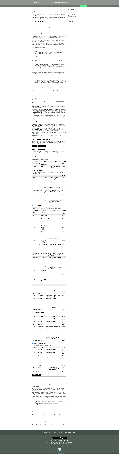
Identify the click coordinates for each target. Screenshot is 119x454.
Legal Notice (65, 446)
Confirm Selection (36, 374)
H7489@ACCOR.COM (74, 19)
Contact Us (57, 446)
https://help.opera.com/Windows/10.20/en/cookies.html (49, 409)
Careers (61, 446)
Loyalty (49, 432)
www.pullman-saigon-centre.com (38, 15)
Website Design (70, 446)
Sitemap (53, 446)
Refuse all (35, 146)
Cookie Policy (34, 153)
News (45, 432)
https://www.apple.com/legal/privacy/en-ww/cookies (49, 403)
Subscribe (54, 432)
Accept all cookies (41, 146)
